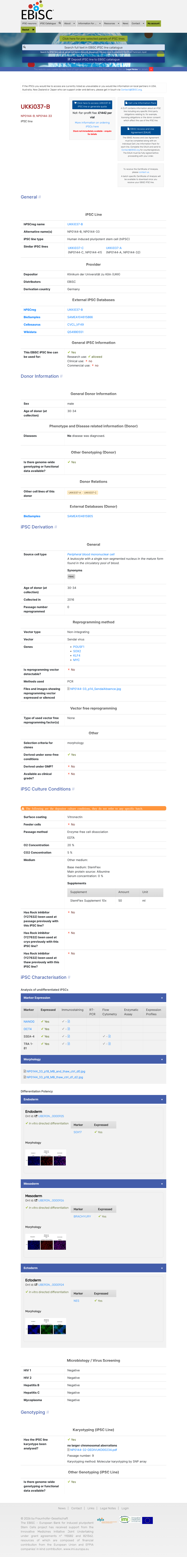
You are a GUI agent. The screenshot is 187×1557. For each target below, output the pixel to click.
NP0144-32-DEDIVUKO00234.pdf (93, 1450)
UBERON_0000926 (51, 1200)
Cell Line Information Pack (142, 103)
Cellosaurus (32, 324)
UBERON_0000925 (51, 1116)
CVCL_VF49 (75, 324)
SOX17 (78, 1132)
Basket (25, 29)
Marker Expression (37, 997)
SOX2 (77, 651)
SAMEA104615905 (80, 516)
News (125, 23)
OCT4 (28, 1029)
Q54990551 (75, 332)
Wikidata (30, 332)
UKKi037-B (75, 224)
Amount (123, 892)
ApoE (144, 52)
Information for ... (87, 23)
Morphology (32, 1059)
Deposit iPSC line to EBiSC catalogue (95, 59)
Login (125, 1508)
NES (76, 1300)
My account (154, 23)
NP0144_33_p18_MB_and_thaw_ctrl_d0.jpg (56, 1071)
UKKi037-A (114, 248)
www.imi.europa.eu (76, 1549)
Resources (109, 23)
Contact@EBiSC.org (131, 89)
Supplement (78, 892)
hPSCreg (30, 309)
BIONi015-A (127, 52)
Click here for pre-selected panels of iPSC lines (94, 38)
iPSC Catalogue (48, 23)
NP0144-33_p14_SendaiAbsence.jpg (95, 689)
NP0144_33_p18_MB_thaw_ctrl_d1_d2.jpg (55, 1077)
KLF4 (76, 655)
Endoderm (31, 1099)
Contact (136, 23)
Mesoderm (31, 1183)
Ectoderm (31, 1268)
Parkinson (137, 52)
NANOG (29, 1021)
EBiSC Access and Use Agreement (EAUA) (142, 131)
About (67, 23)
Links (91, 1508)
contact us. (144, 172)
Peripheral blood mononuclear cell (91, 554)
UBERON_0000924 (51, 1284)
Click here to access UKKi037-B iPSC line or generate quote (93, 105)
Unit (145, 892)
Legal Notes (132, 69)
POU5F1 (78, 647)
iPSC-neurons (29, 23)
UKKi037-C (76, 248)
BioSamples (32, 317)
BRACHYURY (82, 1216)
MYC (76, 660)
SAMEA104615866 (80, 317)
